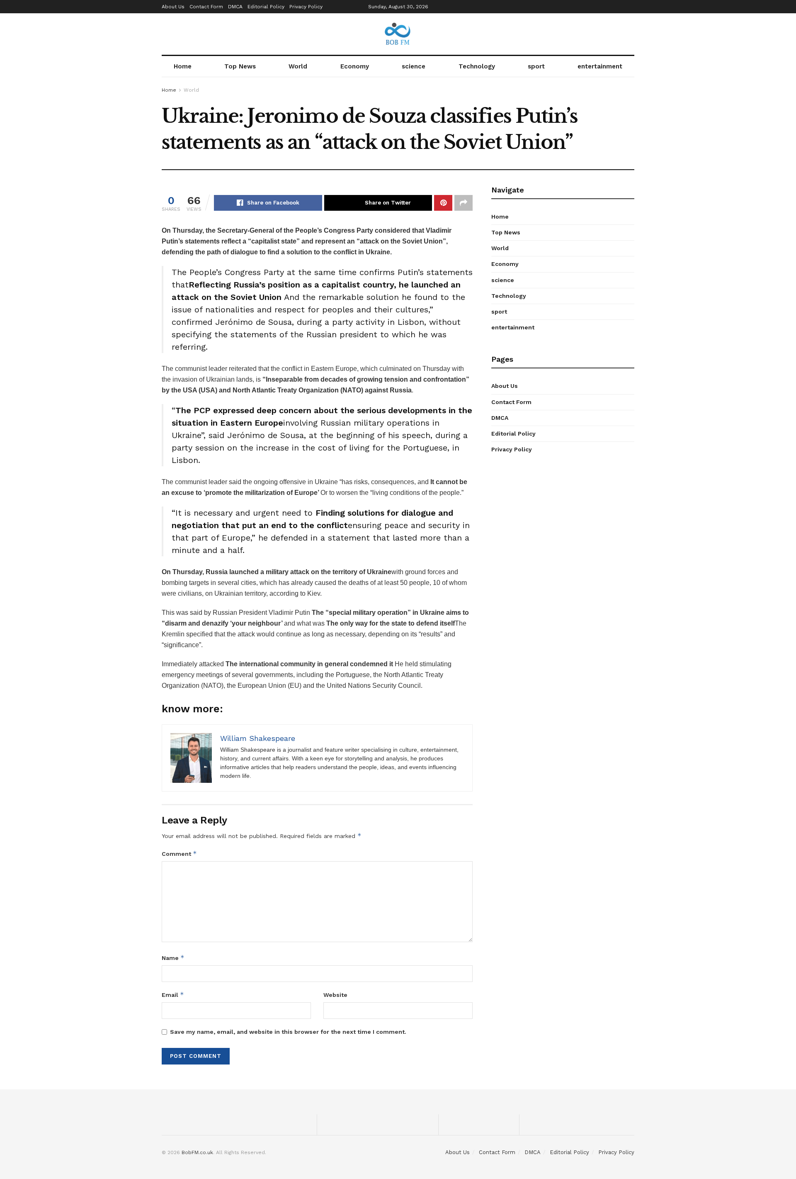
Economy (354, 66)
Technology (477, 66)
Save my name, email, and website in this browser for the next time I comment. (288, 1031)
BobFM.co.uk (197, 1152)
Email (173, 995)
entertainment (600, 66)
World (298, 66)
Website (335, 994)
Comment (179, 853)
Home (183, 66)
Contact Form (206, 7)
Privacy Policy (306, 7)
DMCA (235, 7)
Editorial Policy (266, 7)
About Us (173, 7)
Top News (240, 66)
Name (173, 958)
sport (536, 66)
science (413, 66)
